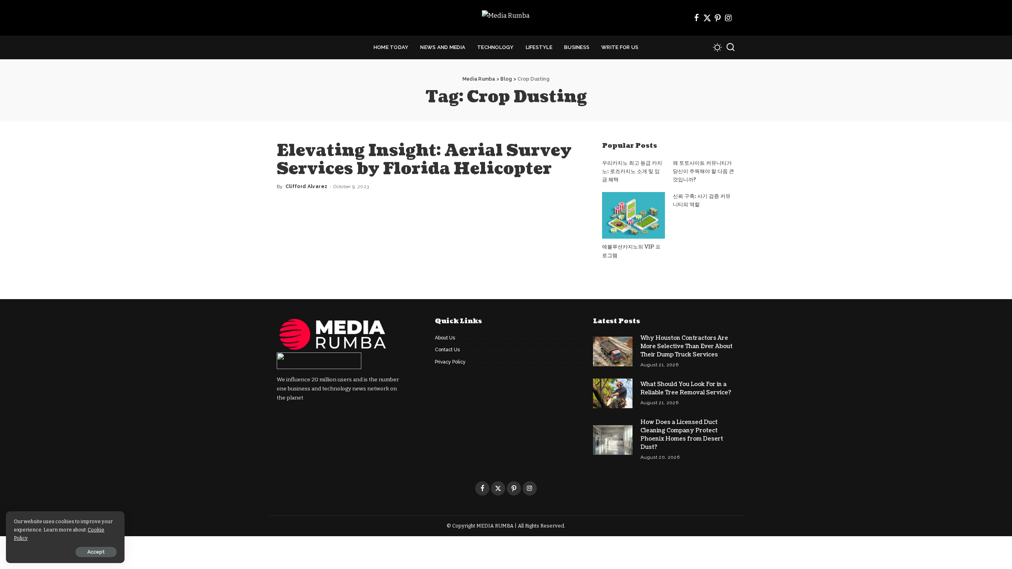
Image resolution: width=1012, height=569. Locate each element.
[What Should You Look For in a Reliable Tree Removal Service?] (612, 393)
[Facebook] (696, 18)
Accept (96, 552)
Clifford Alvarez (306, 186)
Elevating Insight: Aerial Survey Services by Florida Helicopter (424, 159)
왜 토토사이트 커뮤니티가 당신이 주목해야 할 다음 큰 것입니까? (703, 172)
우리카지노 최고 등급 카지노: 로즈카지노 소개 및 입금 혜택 (632, 172)
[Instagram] (729, 18)
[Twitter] (707, 18)
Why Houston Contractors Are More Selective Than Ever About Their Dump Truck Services (686, 346)
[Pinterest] (718, 18)
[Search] (730, 47)
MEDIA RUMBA (495, 526)
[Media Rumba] (506, 18)
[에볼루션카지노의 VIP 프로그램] (633, 215)
